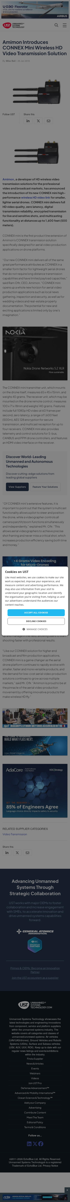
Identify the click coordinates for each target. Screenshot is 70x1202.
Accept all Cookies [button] (36, 612)
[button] (35, 629)
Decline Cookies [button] (36, 621)
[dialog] (35, 601)
